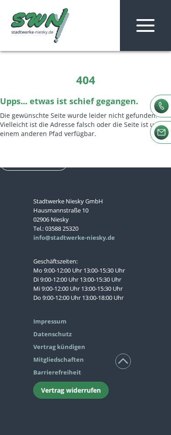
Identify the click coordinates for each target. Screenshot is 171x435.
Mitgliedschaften (58, 359)
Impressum (50, 321)
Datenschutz (52, 334)
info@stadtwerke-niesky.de (74, 237)
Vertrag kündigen (59, 347)
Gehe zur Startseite (34, 163)
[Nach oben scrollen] (123, 361)
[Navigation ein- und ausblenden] (145, 25)
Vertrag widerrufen (71, 390)
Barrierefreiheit (57, 372)
